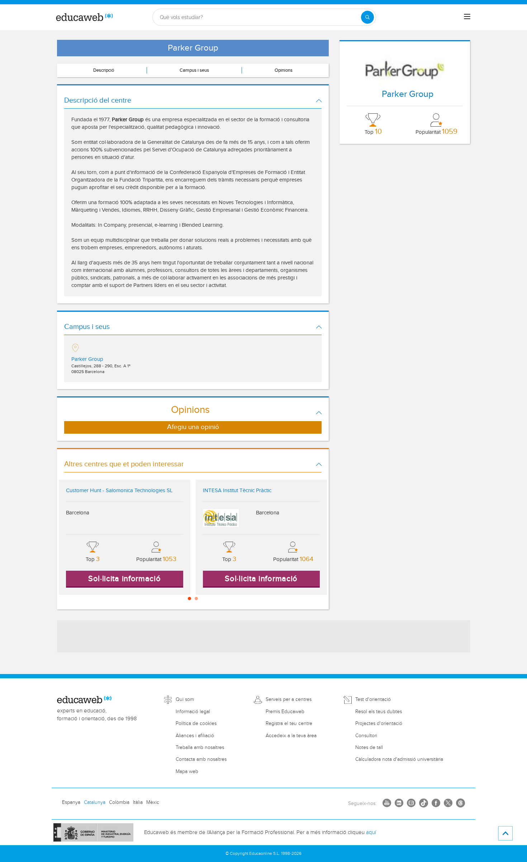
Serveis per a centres (289, 699)
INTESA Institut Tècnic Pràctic (237, 490)
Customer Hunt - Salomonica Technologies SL (119, 490)
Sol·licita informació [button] (124, 578)
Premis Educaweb (285, 712)
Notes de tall (369, 747)
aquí (371, 832)
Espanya (71, 802)
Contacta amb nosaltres (201, 759)
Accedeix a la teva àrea (291, 736)
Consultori (366, 736)
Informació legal (193, 712)
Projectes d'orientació (378, 723)
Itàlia (138, 802)
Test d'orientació (373, 699)
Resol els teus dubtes (378, 712)
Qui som (185, 699)
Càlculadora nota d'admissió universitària (399, 759)
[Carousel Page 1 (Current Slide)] (189, 598)
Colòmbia (119, 802)
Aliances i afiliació (195, 736)
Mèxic (152, 802)
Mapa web (187, 771)
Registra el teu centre (289, 723)
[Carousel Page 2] (196, 598)
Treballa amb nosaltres (200, 747)
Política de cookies (196, 723)
